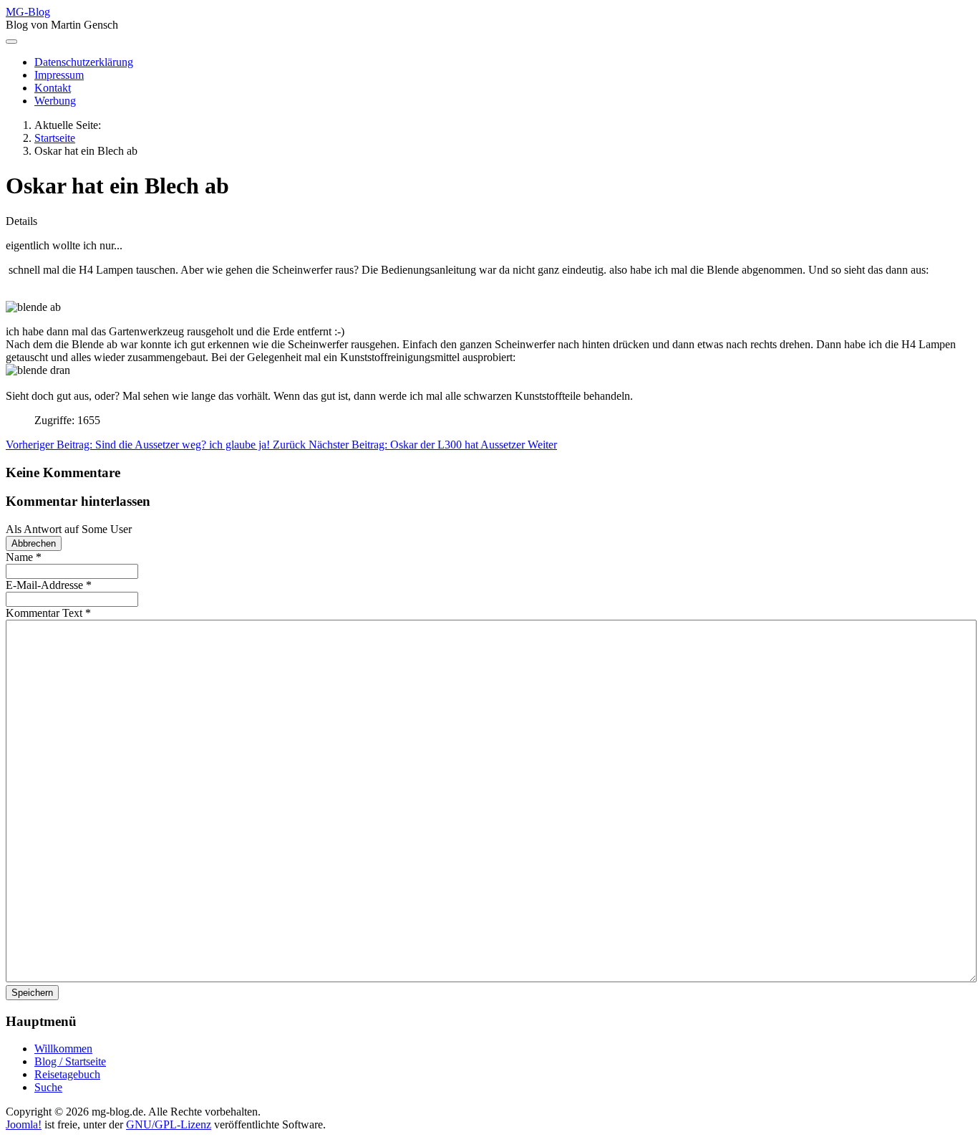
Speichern (32, 992)
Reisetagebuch (67, 1074)
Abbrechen (33, 543)
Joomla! (24, 1124)
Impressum (59, 75)
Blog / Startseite (70, 1061)
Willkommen (63, 1048)
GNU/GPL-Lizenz (168, 1124)
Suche (48, 1087)
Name (24, 557)
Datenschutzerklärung (83, 62)
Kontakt (52, 88)
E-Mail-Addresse (49, 585)
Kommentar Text (48, 613)
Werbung (55, 101)
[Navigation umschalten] (11, 41)
